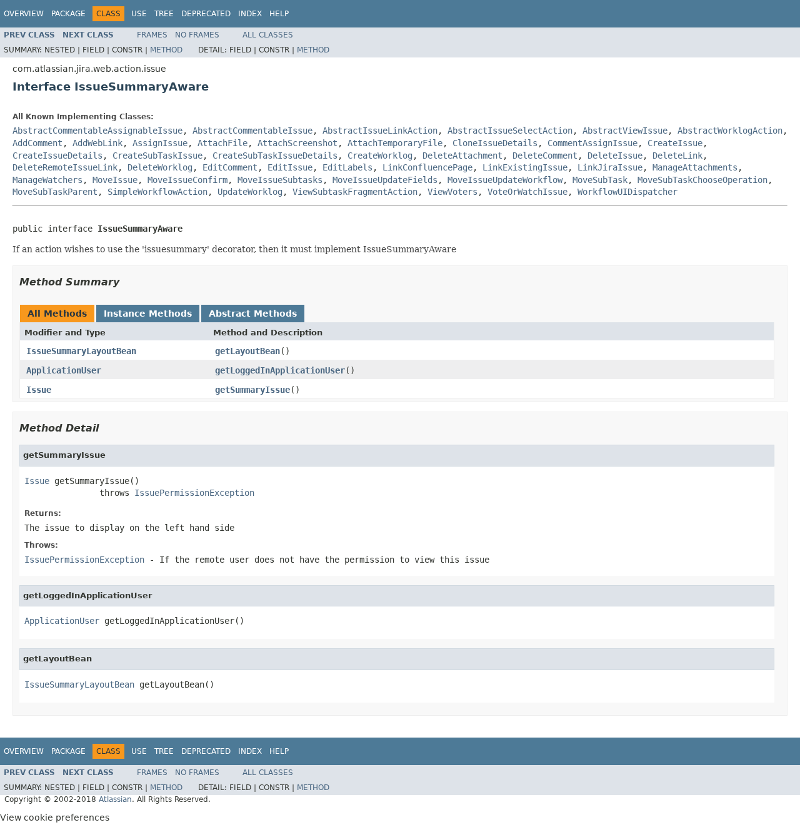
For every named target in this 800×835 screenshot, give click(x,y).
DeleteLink (677, 156)
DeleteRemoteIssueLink (65, 167)
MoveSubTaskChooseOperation (703, 180)
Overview (24, 13)
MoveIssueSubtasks (280, 180)
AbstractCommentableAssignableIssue (97, 131)
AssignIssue (160, 143)
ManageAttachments (695, 167)
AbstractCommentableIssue (252, 131)
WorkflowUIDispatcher (628, 192)
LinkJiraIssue (610, 167)
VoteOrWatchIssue (528, 192)
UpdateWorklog (250, 192)
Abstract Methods (253, 314)
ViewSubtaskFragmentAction (355, 192)
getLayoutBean (247, 351)
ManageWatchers (47, 180)
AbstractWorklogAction (730, 131)
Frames (152, 35)
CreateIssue (675, 143)
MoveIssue (115, 180)
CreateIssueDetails (57, 156)
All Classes (267, 35)
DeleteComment (545, 156)
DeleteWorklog (160, 167)
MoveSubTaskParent (55, 192)
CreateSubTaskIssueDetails (275, 156)
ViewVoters (453, 192)
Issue (38, 390)
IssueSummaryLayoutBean (81, 351)
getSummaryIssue (252, 390)
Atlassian (115, 799)
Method (166, 50)
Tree (164, 13)
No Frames (197, 35)
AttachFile (223, 143)
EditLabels (347, 167)
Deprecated (206, 13)
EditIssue (290, 167)
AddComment (37, 143)
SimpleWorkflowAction (158, 192)
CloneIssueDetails (495, 143)
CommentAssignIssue (593, 143)
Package (68, 13)
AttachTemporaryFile (395, 143)
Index (250, 13)
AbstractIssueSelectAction (510, 131)
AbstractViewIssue (625, 131)
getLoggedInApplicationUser (280, 370)
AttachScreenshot (298, 143)
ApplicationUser (63, 370)
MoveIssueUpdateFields (385, 180)
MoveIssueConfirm (188, 180)
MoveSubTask (600, 180)
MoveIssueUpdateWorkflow (505, 180)
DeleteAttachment (462, 156)
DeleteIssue (615, 156)
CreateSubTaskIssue (157, 156)
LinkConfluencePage (427, 167)
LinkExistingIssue (525, 167)
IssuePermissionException (194, 493)
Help (279, 13)
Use (139, 13)
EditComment (230, 167)
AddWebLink (97, 143)
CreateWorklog (380, 156)
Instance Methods (148, 314)
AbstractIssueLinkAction (380, 131)
